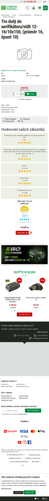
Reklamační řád (23, 398)
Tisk (21, 121)
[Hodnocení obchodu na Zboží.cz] (24, 232)
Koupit (32, 94)
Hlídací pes (26, 119)
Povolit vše (30, 492)
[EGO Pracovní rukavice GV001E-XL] (36, 287)
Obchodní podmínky (6, 396)
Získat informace (33, 410)
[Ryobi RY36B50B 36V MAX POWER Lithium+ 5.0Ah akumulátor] (13, 287)
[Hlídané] (44, 499)
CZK (44, 2)
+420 (29, 2)
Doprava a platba (23, 396)
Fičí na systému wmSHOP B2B (19, 461)
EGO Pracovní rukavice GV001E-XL (36, 299)
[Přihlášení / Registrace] (33, 8)
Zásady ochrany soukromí (8, 398)
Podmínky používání (15, 458)
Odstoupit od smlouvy (7, 400)
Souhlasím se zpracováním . (15, 414)
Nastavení (18, 492)
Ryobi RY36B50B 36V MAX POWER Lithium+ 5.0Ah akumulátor (13, 299)
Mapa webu (35, 461)
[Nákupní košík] (39, 8)
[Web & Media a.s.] (23, 466)
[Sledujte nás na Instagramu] (24, 444)
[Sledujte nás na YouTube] (20, 444)
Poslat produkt (9, 121)
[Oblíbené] (36, 499)
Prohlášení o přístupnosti (32, 458)
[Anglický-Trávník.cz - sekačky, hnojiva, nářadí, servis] (9, 9)
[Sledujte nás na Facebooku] (29, 444)
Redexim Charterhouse (8, 81)
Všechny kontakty (42, 332)
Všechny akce (24, 314)
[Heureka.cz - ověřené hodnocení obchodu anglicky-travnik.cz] (24, 215)
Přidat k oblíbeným (25, 99)
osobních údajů (23, 414)
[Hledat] (27, 8)
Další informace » (6, 488)
